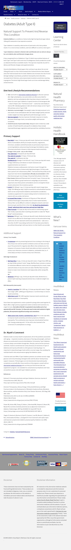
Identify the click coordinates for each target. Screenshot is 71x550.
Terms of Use (28, 456)
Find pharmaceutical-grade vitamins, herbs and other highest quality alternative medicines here (60, 113)
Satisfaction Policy (41, 454)
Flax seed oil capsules (14, 156)
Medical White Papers (44, 11)
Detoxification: (10, 437)
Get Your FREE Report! (60, 27)
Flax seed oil (11, 158)
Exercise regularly (13, 117)
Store (20, 11)
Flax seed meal (12, 154)
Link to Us (60, 409)
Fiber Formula (12, 209)
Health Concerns (15, 18)
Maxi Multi (11, 140)
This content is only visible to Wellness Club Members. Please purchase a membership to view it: (62, 257)
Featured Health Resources (22, 432)
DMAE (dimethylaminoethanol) (39, 437)
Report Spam (63, 454)
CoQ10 (10, 187)
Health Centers (8, 14)
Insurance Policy (53, 454)
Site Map (44, 456)
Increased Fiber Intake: (14, 198)
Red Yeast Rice (12, 261)
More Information (60, 196)
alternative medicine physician (28, 95)
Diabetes (23, 18)
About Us (21, 454)
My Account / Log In (16, 2)
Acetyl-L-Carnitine (13, 289)
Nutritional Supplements (9, 454)
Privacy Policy (30, 454)
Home (5, 11)
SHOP (34, 2)
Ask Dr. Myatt (29, 11)
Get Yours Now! (60, 205)
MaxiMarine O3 (12, 160)
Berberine (11, 216)
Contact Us (35, 14)
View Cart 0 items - (45, 2)
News (12, 11)
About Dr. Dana (22, 14)
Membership (27, 2)
